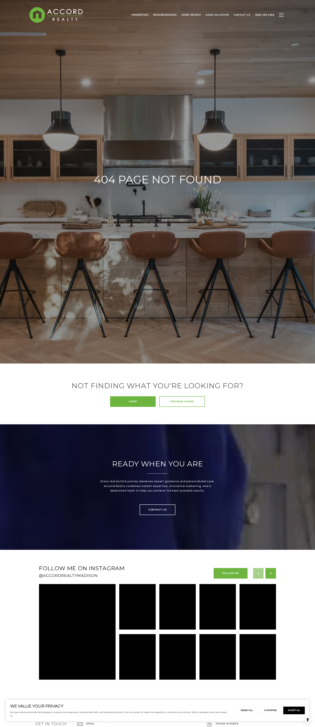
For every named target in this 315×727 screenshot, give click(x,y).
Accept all (294, 710)
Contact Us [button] (157, 509)
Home (133, 401)
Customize (270, 710)
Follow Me (230, 573)
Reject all (247, 710)
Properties (140, 15)
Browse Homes (182, 401)
